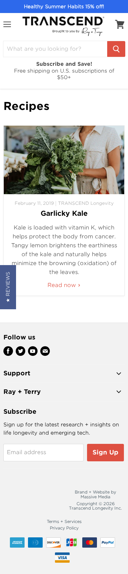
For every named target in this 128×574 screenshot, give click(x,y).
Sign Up (105, 452)
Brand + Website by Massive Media (95, 494)
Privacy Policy (64, 528)
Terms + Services (64, 521)
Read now (62, 285)
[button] (8, 287)
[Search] (116, 49)
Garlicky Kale (64, 213)
